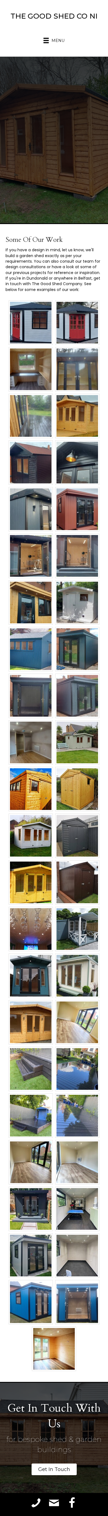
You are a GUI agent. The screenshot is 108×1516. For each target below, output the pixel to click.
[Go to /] (54, 17)
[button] (54, 1469)
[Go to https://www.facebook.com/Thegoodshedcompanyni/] (72, 1503)
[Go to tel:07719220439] (36, 1503)
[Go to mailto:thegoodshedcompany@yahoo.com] (54, 1503)
